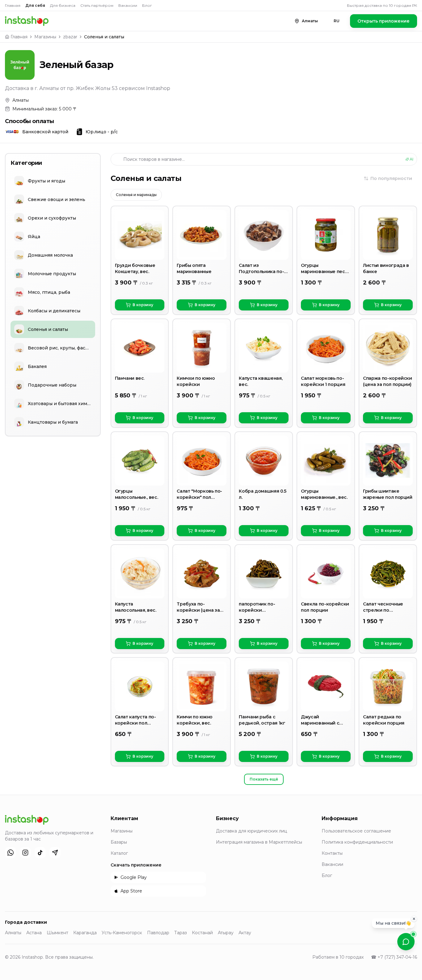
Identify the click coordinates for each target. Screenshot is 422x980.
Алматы (13, 932)
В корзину (143, 304)
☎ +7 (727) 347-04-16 (394, 957)
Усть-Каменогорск (122, 932)
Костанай (202, 932)
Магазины (45, 37)
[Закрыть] (414, 919)
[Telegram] (55, 852)
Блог (147, 5)
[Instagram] (25, 852)
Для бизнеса (62, 5)
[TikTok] (40, 852)
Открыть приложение (383, 21)
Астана (34, 932)
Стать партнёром (96, 5)
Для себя (35, 5)
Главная (12, 5)
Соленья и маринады (136, 194)
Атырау (226, 932)
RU (337, 21)
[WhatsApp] (10, 852)
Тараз (180, 932)
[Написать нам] (406, 941)
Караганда (85, 932)
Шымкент (57, 932)
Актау (244, 932)
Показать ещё (264, 779)
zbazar (70, 37)
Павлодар (158, 932)
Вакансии (127, 5)
